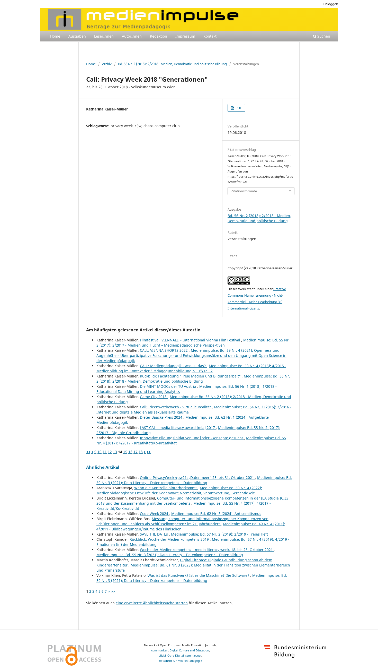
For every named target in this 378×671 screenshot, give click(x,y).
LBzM (162, 655)
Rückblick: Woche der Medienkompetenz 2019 (170, 539)
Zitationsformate (244, 191)
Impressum (185, 36)
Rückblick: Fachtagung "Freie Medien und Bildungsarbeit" (191, 376)
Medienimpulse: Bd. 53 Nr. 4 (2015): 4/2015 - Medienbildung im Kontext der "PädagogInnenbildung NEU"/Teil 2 (191, 368)
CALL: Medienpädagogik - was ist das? (173, 365)
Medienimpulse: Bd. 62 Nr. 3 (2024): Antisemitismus (216, 513)
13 (115, 451)
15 (125, 451)
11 (105, 451)
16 (130, 451)
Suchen (323, 36)
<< (88, 451)
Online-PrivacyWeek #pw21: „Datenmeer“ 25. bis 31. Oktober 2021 (197, 477)
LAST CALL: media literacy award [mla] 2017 (178, 427)
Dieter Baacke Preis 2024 (161, 417)
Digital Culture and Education (189, 650)
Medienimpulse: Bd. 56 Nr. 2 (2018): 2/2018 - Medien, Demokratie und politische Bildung (193, 379)
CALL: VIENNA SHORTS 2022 (164, 350)
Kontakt (210, 36)
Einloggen (330, 4)
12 (110, 451)
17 (135, 451)
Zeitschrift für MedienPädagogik (180, 661)
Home (55, 36)
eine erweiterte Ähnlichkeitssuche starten (152, 602)
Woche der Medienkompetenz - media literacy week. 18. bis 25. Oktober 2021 (207, 549)
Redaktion (158, 36)
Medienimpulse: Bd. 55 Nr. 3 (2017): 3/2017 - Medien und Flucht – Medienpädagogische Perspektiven (193, 343)
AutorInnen (132, 36)
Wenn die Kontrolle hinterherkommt (166, 487)
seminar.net (193, 655)
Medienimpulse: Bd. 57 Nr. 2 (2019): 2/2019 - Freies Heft (219, 534)
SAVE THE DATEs (154, 534)
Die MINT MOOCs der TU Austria (168, 386)
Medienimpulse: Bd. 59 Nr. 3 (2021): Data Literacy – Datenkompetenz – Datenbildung (194, 480)
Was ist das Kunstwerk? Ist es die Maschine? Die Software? (199, 575)
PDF (238, 108)
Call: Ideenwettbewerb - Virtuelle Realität (176, 407)
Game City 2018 (154, 396)
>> (149, 451)
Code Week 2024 (154, 513)
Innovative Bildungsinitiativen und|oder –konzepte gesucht (192, 437)
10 (99, 451)
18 (141, 451)
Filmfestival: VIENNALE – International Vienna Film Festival (190, 340)
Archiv (107, 64)
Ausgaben (77, 36)
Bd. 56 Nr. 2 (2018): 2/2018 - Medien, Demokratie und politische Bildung (172, 64)
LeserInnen (104, 36)
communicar (159, 650)
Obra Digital (175, 655)
